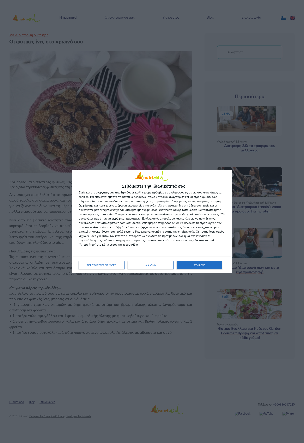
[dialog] (152, 221)
